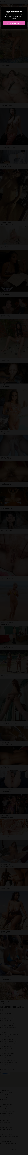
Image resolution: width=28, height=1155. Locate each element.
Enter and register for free (14, 23)
